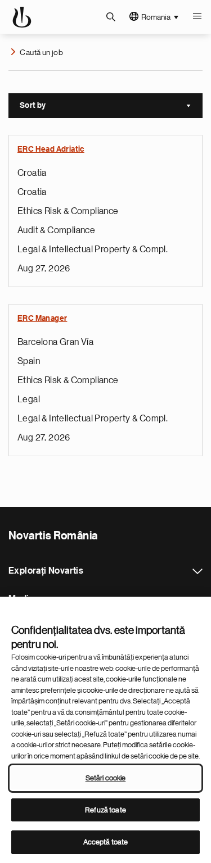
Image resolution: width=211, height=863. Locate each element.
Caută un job (41, 52)
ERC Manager (42, 319)
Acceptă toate (105, 842)
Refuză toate (105, 810)
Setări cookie (106, 778)
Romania (155, 17)
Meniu (197, 17)
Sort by (111, 107)
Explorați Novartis (197, 571)
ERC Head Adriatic (50, 149)
